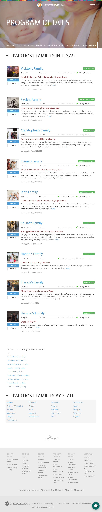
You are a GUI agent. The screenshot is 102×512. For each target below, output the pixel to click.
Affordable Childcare (25, 467)
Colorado (54, 402)
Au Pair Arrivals (72, 45)
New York (77, 413)
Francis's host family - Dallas (16, 383)
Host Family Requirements (42, 467)
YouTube (70, 490)
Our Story (87, 457)
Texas (53, 416)
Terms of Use (36, 503)
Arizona (10, 402)
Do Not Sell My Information (81, 503)
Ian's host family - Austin (15, 372)
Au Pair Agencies (89, 476)
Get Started (95, 5)
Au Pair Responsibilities (54, 45)
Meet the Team (88, 463)
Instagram (79, 490)
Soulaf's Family (31, 223)
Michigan (76, 409)
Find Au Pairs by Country (12, 469)
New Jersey (55, 413)
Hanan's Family (32, 253)
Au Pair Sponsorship (72, 464)
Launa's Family (31, 161)
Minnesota (11, 413)
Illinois (75, 406)
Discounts (25, 460)
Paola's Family (31, 99)
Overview (41, 460)
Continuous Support (41, 472)
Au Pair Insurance (73, 483)
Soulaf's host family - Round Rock (18, 375)
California (32, 402)
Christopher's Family (35, 130)
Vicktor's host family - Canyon (17, 357)
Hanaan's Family (33, 313)
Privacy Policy (48, 503)
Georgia (54, 406)
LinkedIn (60, 490)
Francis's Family (32, 282)
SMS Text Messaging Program (42, 507)
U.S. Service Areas (89, 45)
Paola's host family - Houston (16, 360)
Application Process (72, 469)
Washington (12, 420)
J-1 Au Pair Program (14, 45)
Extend (24, 463)
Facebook (46, 490)
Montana (32, 413)
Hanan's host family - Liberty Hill (17, 379)
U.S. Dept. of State (62, 503)
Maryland (54, 409)
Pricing (24, 457)
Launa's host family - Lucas (16, 368)
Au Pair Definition (43, 463)
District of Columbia (15, 406)
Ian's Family (29, 192)
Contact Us (87, 460)
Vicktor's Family (32, 68)
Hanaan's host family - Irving (16, 387)
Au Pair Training (12, 465)
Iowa (31, 409)
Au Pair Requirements (33, 45)
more (53, 85)
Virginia (76, 416)
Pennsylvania (34, 416)
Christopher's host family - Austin (18, 364)
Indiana (10, 409)
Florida (31, 406)
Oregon (10, 416)
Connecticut (78, 402)
